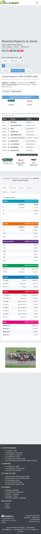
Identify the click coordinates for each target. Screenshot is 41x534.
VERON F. (29, 122)
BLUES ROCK (15, 150)
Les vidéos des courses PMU (15, 468)
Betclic (5, 192)
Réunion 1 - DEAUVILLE (10, 61)
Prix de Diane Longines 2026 (14, 484)
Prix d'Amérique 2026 (12, 480)
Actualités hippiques (12, 490)
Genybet (14, 192)
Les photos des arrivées (13, 470)
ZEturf (21, 188)
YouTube (8, 494)
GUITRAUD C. (30, 135)
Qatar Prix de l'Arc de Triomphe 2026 (17, 478)
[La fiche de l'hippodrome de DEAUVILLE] (22, 60)
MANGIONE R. (30, 144)
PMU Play (13, 188)
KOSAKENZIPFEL (16, 125)
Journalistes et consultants (14, 492)
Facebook (8, 496)
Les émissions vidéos (12, 466)
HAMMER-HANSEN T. (33, 138)
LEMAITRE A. (30, 128)
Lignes (28, 70)
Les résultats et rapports (13, 454)
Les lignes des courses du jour (15, 458)
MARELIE (14, 122)
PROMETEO (14, 131)
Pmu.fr (7, 504)
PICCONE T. (30, 150)
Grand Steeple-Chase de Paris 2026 (17, 476)
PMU (4, 188)
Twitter (15, 496)
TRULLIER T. (30, 147)
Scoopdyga (22, 498)
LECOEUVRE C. (31, 141)
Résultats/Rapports (17, 70)
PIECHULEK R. (30, 125)
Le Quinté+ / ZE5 (11, 451)
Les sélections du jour (12, 456)
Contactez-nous (34, 521)
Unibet (29, 188)
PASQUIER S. (30, 131)
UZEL (12, 128)
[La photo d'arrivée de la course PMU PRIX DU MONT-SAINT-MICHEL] (20, 357)
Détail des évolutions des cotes (27, 155)
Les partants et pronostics (14, 453)
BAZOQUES (14, 147)
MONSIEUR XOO (16, 135)
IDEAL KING (14, 141)
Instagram (16, 494)
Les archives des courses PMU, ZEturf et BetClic (21, 460)
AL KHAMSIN (15, 144)
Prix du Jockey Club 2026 (13, 482)
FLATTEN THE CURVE (18, 138)
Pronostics (6, 70)
